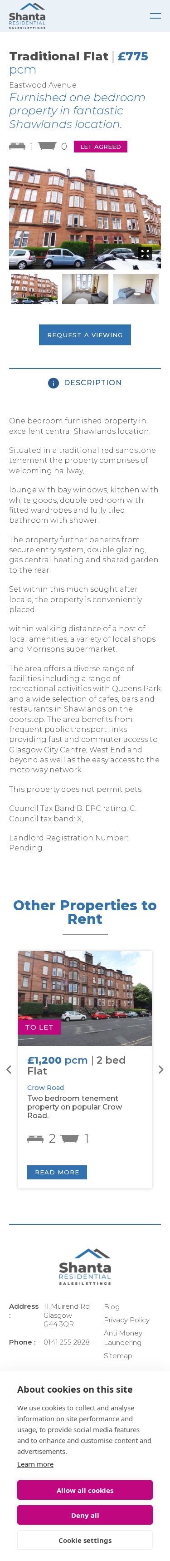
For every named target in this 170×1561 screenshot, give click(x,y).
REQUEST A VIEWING (85, 335)
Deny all (85, 1515)
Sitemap (118, 1355)
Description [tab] (92, 382)
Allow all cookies (85, 1490)
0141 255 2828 (67, 1342)
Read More (57, 1172)
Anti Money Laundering (123, 1338)
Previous (22, 218)
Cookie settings (85, 1540)
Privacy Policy (127, 1320)
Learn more (35, 1463)
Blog (112, 1306)
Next (147, 218)
